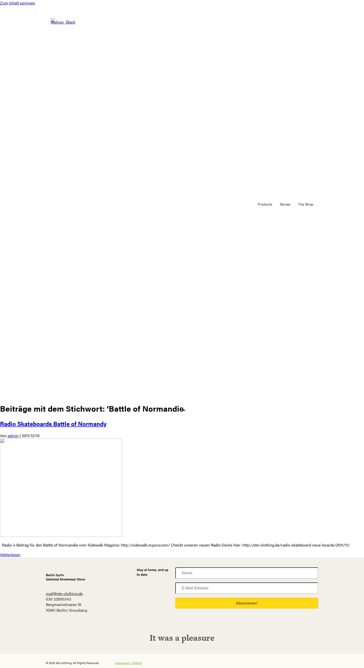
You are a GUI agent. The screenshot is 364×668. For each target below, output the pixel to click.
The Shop (305, 204)
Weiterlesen (10, 554)
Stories (285, 204)
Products (265, 204)
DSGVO (137, 663)
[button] (246, 603)
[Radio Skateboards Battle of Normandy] (61, 535)
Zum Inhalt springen (17, 3)
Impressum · (123, 663)
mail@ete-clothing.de (64, 593)
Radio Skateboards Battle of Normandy (53, 423)
